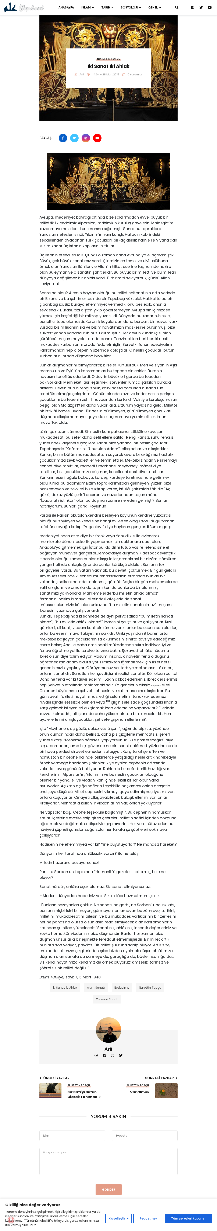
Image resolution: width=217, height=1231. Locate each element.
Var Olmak (139, 1092)
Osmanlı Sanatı (107, 999)
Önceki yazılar (56, 1078)
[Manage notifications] (11, 1220)
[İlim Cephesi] (24, 7)
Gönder (108, 1189)
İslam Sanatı (96, 987)
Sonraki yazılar (159, 1078)
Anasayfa (66, 7)
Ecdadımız (121, 987)
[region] (108, 1214)
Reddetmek (148, 1218)
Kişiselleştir (117, 1218)
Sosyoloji (129, 7)
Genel (153, 7)
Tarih (105, 7)
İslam (86, 7)
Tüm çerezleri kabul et (188, 1218)
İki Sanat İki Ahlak (65, 987)
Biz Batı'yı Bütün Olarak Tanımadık (84, 1094)
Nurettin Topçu (108, 59)
